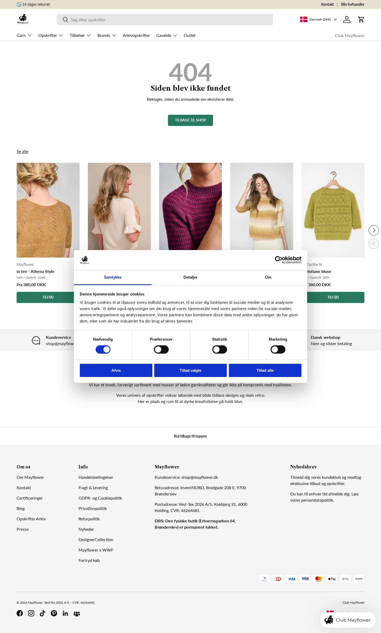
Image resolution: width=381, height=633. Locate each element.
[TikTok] (42, 613)
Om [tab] (268, 277)
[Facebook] (20, 613)
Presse (23, 529)
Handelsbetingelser (96, 477)
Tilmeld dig (300, 477)
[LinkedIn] (65, 613)
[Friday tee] (190, 210)
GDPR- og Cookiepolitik (100, 497)
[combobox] (165, 19)
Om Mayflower (30, 477)
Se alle (22, 151)
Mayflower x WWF (96, 549)
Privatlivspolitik (93, 508)
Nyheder (86, 529)
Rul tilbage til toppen (190, 436)
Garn (21, 35)
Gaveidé (163, 35)
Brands (103, 35)
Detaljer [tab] (191, 277)
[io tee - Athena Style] (48, 210)
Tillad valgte (190, 370)
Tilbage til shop (190, 120)
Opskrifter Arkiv (31, 518)
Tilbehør (77, 35)
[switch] (161, 349)
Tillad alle (265, 370)
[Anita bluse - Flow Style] (261, 210)
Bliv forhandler (352, 4)
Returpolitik (89, 518)
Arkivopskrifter (136, 35)
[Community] (77, 613)
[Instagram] (31, 613)
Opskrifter (47, 35)
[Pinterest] (54, 613)
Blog (21, 508)
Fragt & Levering (93, 487)
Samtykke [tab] (113, 277)
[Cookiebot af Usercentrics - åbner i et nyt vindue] (278, 260)
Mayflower (35, 602)
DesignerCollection (96, 539)
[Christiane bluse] (332, 210)
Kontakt (327, 4)
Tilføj (48, 297)
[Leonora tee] (119, 210)
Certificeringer (30, 497)
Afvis (116, 370)
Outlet (190, 35)
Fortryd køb (89, 560)
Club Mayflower (349, 35)
